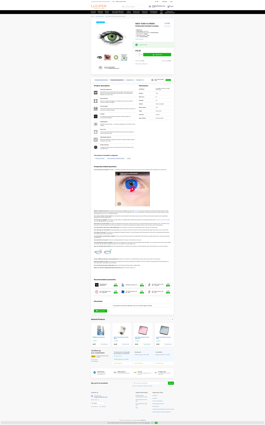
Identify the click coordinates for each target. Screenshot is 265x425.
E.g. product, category (130, 6)
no (152, 422)
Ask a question (101, 310)
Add (116, 285)
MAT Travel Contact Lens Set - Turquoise (157, 285)
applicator (106, 213)
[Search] (123, 6)
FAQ (113, 1)
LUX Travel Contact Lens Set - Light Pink (105, 292)
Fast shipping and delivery (123, 373)
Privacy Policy (156, 406)
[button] (125, 37)
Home (92, 16)
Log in (171, 1)
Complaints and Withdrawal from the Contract (163, 409)
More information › (139, 39)
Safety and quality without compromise (162, 411)
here (135, 267)
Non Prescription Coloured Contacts (116, 158)
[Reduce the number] (139, 55)
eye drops (135, 212)
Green (128, 158)
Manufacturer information (141, 63)
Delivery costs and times (121, 1)
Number (137, 54)
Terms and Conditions (158, 400)
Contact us (155, 395)
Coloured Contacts (100, 16)
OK (156, 422)
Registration (164, 1)
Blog (137, 407)
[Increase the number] (139, 54)
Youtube (104, 406)
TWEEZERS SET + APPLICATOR (104, 285)
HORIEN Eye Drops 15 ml (131, 284)
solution (137, 210)
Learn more (147, 422)
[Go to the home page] (99, 7)
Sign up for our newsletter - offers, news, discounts (142, 385)
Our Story (155, 398)
